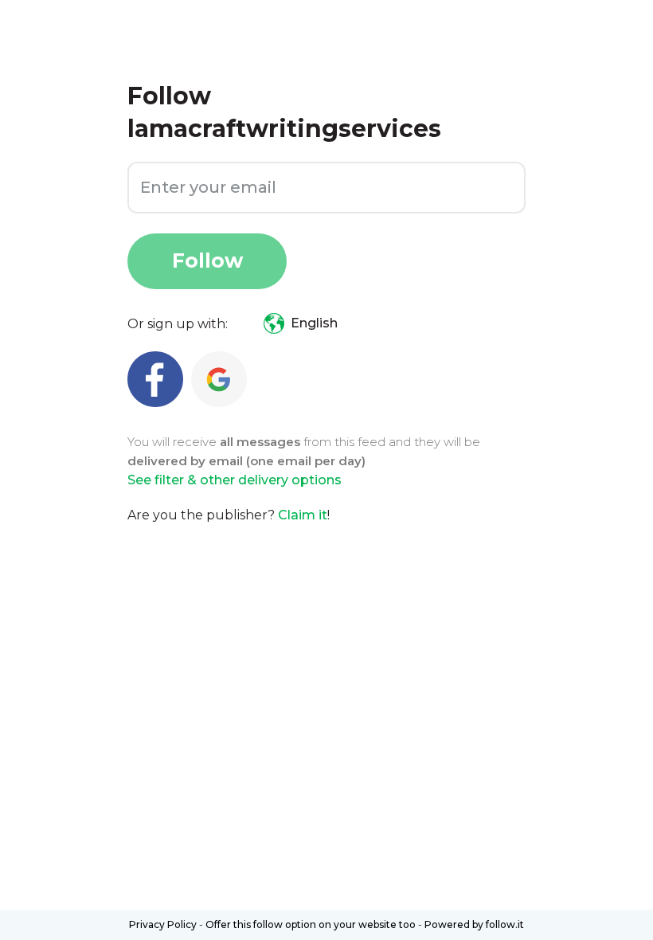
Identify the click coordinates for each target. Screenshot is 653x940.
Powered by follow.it (474, 924)
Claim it (302, 515)
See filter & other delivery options (234, 480)
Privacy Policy (163, 924)
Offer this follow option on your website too (310, 924)
